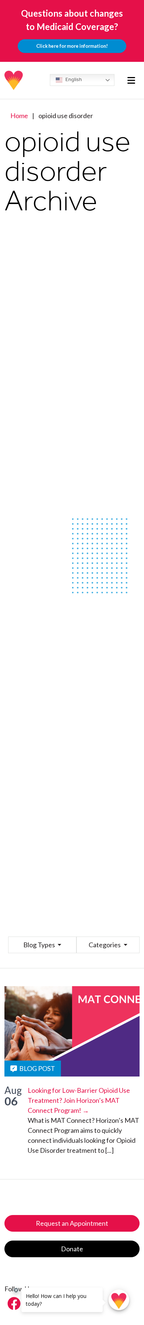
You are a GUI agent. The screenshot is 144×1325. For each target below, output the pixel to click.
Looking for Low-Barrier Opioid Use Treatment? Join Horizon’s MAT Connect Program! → (79, 1100)
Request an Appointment (72, 1223)
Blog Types (39, 945)
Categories (105, 945)
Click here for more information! (72, 46)
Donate (72, 1249)
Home (19, 115)
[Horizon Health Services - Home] (14, 80)
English (73, 79)
